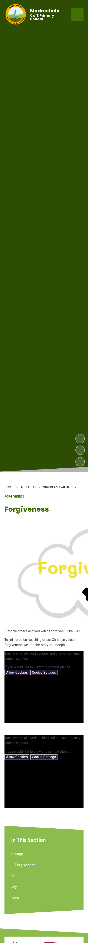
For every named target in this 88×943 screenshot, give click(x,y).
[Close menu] (77, 14)
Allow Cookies (17, 672)
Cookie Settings (44, 672)
